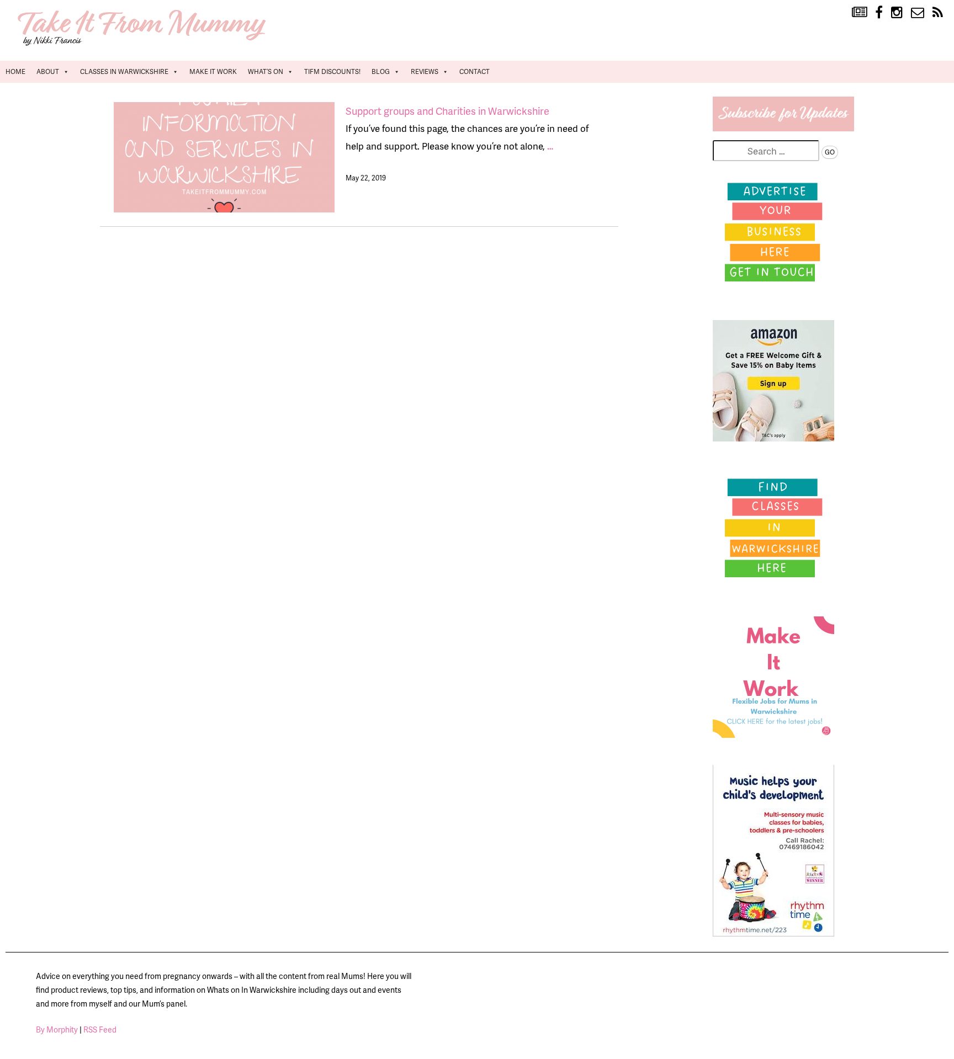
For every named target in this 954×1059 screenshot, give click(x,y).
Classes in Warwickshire (124, 71)
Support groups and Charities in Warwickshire (447, 111)
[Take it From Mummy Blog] (859, 12)
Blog (381, 71)
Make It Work (213, 71)
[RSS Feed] (937, 12)
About (47, 71)
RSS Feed (99, 1029)
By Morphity (57, 1029)
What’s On (265, 71)
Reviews (424, 71)
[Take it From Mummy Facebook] (879, 12)
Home (15, 71)
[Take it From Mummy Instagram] (897, 12)
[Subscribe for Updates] (783, 127)
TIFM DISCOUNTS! (332, 71)
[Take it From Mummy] (143, 44)
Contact (474, 71)
